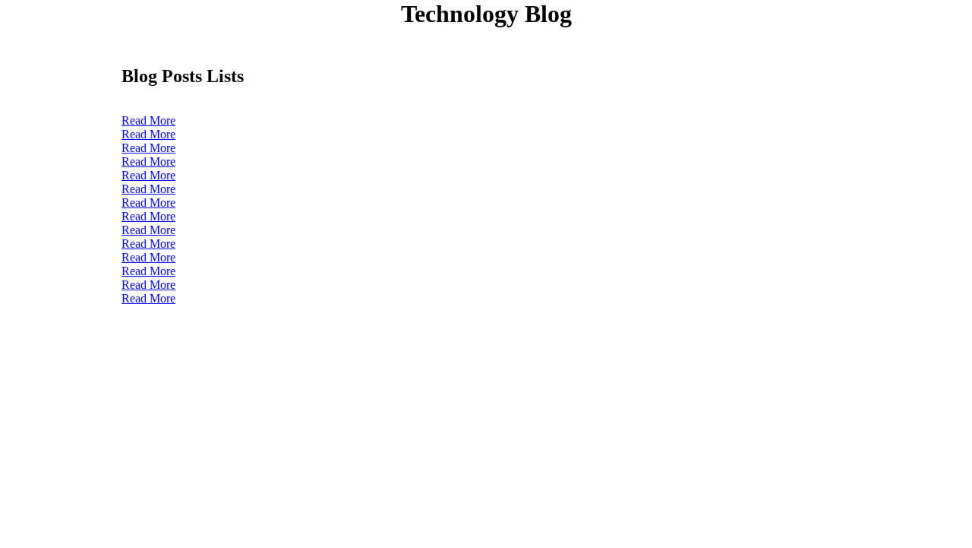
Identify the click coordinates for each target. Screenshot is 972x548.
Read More (148, 120)
